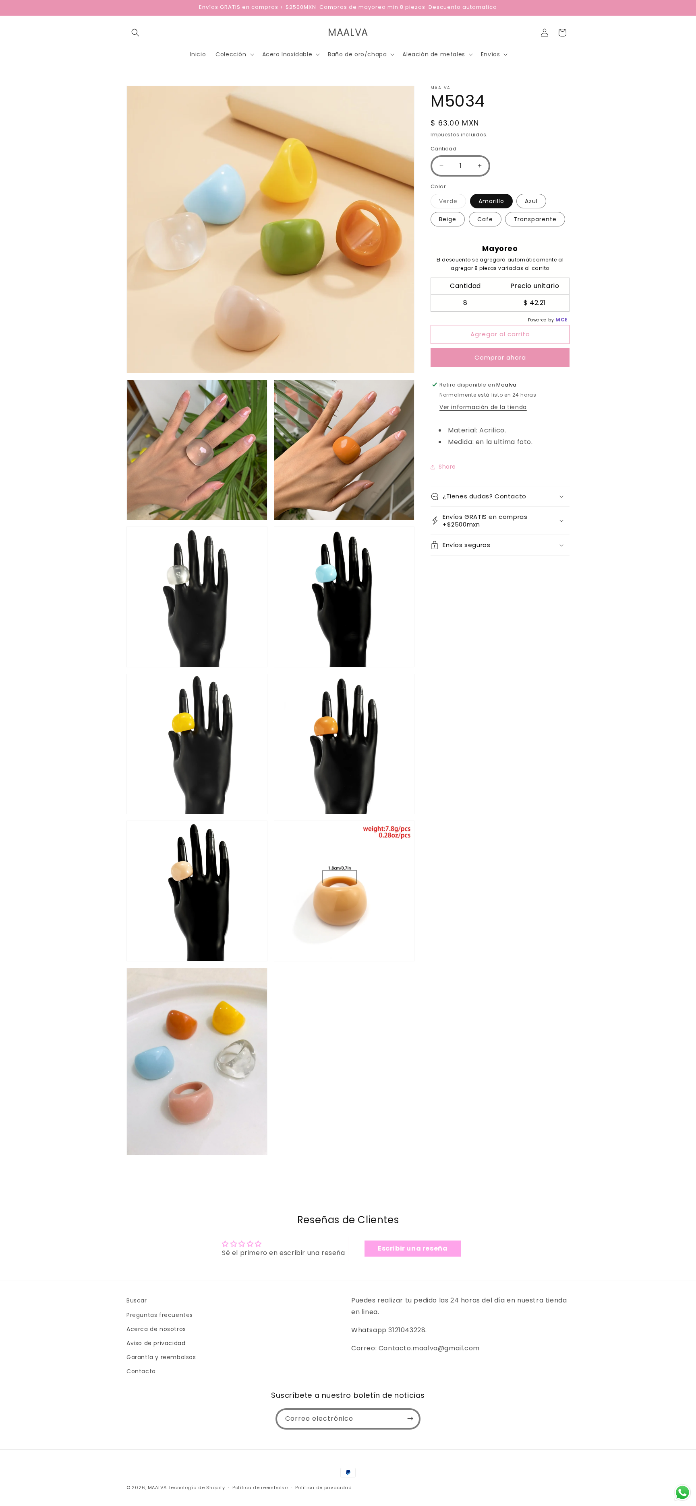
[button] (135, 32)
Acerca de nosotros (156, 1329)
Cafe (485, 219)
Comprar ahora (500, 357)
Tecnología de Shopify (196, 1487)
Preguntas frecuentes (159, 1315)
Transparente (535, 219)
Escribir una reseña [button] (412, 1248)
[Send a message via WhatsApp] (682, 1492)
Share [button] (447, 467)
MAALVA (157, 1487)
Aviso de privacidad (155, 1343)
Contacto (141, 1371)
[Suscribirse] (410, 1418)
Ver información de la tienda (483, 407)
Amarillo (491, 201)
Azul (531, 201)
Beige (447, 219)
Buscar (136, 1300)
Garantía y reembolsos (161, 1357)
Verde (452, 202)
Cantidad (443, 148)
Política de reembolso (260, 1487)
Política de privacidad (323, 1487)
